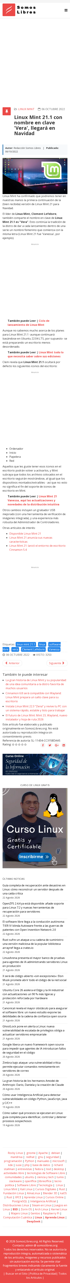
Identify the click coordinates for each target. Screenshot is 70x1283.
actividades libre (14, 1173)
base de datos (41, 1165)
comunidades (13, 1177)
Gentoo (35, 1213)
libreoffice (45, 1181)
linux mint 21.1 (26, 644)
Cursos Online (55, 1197)
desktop (59, 1169)
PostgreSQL (19, 1201)
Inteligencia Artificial (43, 1201)
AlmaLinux (33, 1193)
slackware (15, 1181)
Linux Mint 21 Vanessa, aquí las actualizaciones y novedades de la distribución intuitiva (33, 500)
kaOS (63, 1193)
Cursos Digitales (45, 1189)
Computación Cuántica (17, 1217)
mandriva (16, 1157)
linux (42, 644)
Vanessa (54, 649)
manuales (43, 1161)
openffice (31, 1181)
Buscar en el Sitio (17, 1273)
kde (10, 1165)
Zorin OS (26, 1209)
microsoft (58, 1161)
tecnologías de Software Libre (46, 1173)
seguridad (52, 1157)
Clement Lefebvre (33, 649)
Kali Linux (26, 1189)
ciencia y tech (45, 1177)
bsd (48, 1169)
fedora (39, 1169)
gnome (31, 1153)
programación (13, 1161)
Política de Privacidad (43, 1273)
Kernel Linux (59, 1209)
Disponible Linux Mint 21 (25, 533)
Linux (59, 1185)
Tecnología (45, 1185)
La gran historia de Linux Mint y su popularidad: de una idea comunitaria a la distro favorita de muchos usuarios (36, 684)
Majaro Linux (19, 1213)
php (27, 1165)
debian (55, 1153)
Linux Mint (26, 109)
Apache (43, 1153)
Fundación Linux (13, 1193)
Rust (62, 1189)
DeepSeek (33, 1221)
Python (29, 1161)
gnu (40, 1157)
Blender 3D (50, 1193)
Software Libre (26, 1185)
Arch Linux (41, 1209)
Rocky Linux (15, 1153)
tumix (60, 1177)
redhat (29, 1157)
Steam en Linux (41, 1205)
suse (19, 1165)
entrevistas (25, 1169)
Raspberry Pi (51, 1213)
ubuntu (29, 1177)
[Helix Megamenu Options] (66, 10)
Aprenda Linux (33, 1197)
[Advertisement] (35, 54)
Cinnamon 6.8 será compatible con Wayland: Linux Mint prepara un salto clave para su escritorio (33, 697)
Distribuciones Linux (16, 1205)
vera (15, 649)
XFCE (18, 1197)
